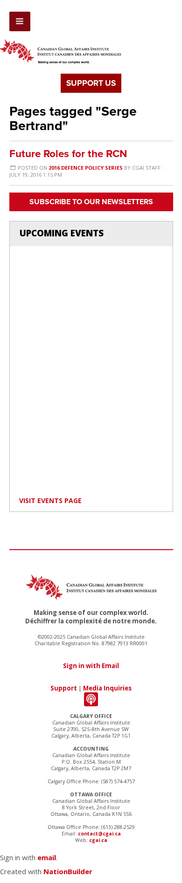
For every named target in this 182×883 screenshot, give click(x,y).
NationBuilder (67, 871)
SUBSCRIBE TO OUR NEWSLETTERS (91, 202)
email (46, 857)
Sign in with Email (91, 666)
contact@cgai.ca (99, 833)
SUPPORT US (91, 83)
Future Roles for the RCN (68, 153)
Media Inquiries (107, 688)
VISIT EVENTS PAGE (50, 500)
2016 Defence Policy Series (86, 167)
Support (63, 688)
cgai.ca (98, 840)
